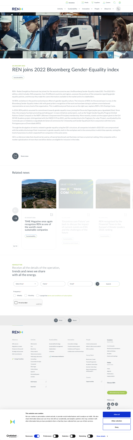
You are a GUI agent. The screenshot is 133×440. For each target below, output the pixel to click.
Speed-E (33, 371)
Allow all (117, 414)
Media (86, 2)
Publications (110, 373)
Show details (101, 436)
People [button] (97, 9)
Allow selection (116, 421)
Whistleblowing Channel (117, 392)
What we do (34, 344)
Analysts (109, 353)
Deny (116, 427)
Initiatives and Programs (74, 349)
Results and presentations (113, 348)
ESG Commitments (17, 354)
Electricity (33, 349)
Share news (24, 156)
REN (13, 48)
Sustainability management (56, 346)
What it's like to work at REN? (93, 346)
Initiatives (51, 351)
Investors (72, 3)
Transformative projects (74, 346)
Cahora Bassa (34, 369)
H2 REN (33, 376)
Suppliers (97, 2)
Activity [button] (60, 9)
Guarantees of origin (36, 361)
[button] (114, 2)
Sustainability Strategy (54, 344)
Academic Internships (91, 364)
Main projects (34, 351)
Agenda (109, 371)
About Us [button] (107, 9)
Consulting (33, 359)
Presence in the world (17, 349)
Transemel (33, 364)
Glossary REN (111, 382)
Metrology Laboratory (36, 356)
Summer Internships (91, 367)
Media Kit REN (111, 376)
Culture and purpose (91, 344)
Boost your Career (91, 359)
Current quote (110, 346)
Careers (108, 2)
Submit (108, 284)
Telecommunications (36, 354)
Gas (32, 346)
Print (60, 320)
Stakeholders (52, 349)
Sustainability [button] (72, 9)
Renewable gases (35, 374)
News (26, 48)
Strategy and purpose (17, 351)
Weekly (19, 295)
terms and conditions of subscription (60, 295)
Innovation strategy (73, 344)
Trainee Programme (91, 362)
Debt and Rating (111, 351)
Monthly (31, 295)
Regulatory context (17, 346)
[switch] (56, 436)
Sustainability (18, 77)
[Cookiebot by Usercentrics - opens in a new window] (12, 436)
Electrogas (33, 366)
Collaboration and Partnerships (76, 351)
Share (75, 320)
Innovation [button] (86, 9)
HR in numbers (90, 349)
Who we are (15, 344)
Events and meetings (112, 356)
